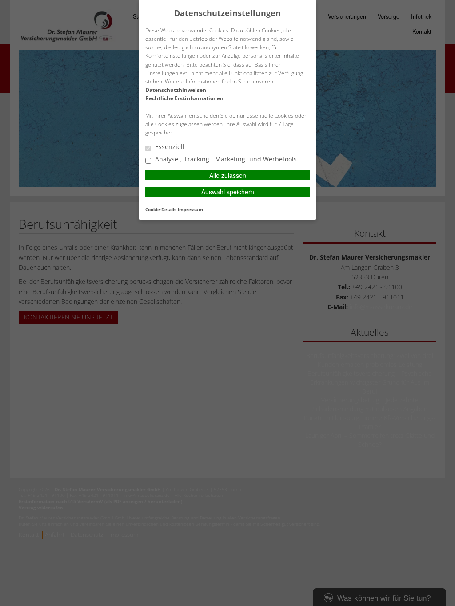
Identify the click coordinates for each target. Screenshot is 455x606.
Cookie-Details (160, 209)
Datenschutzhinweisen (175, 90)
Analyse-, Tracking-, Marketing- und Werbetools (225, 159)
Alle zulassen (227, 175)
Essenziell (168, 147)
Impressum (190, 209)
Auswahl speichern (227, 191)
